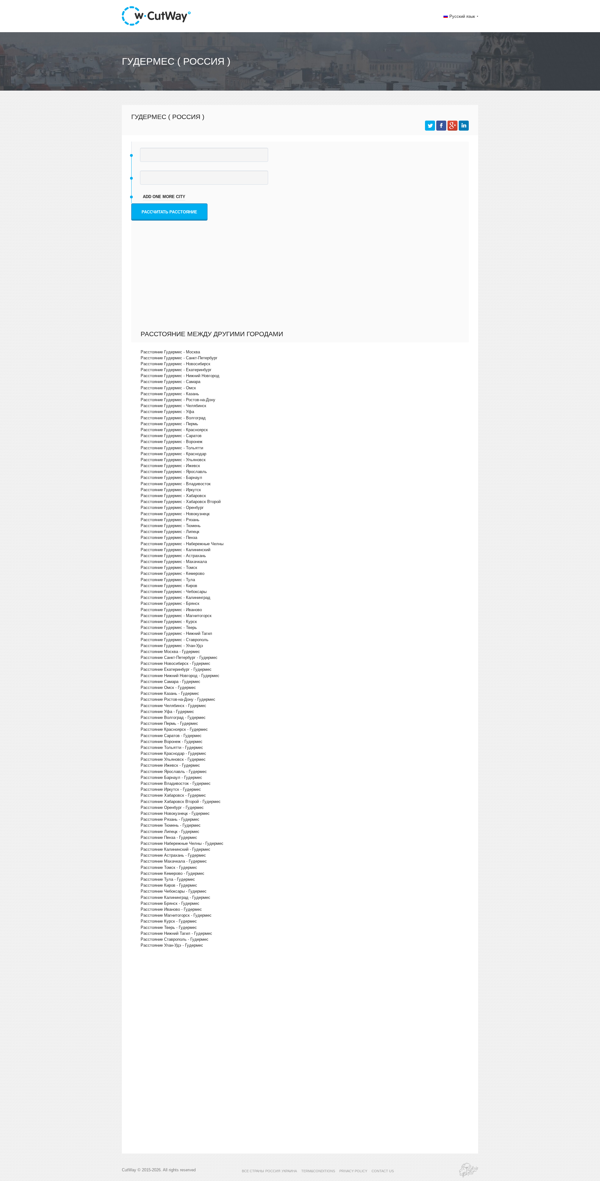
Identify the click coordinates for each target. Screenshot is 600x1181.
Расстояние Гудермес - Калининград (175, 597)
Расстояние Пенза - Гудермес (169, 837)
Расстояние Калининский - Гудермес (175, 849)
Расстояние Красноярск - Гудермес (174, 729)
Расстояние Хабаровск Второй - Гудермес (181, 801)
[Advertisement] (301, 283)
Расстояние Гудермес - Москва (170, 352)
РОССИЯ (272, 1171)
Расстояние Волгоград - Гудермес (173, 717)
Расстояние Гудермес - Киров (169, 585)
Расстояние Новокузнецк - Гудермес (175, 813)
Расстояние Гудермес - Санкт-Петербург (179, 358)
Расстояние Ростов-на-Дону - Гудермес (178, 699)
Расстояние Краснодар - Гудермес (173, 753)
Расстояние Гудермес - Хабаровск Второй (181, 501)
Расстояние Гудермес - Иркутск (171, 489)
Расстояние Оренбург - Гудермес (172, 807)
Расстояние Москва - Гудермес (170, 651)
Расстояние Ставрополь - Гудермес (174, 939)
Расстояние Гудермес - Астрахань (173, 555)
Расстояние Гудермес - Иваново (171, 609)
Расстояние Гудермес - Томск (169, 567)
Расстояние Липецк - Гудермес (170, 831)
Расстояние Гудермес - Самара (170, 381)
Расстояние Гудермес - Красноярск (174, 429)
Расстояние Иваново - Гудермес (171, 909)
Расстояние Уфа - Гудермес (167, 711)
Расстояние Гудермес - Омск (168, 388)
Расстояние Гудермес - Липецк (170, 531)
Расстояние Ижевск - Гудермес (170, 765)
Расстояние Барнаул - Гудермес (171, 777)
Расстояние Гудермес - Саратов (171, 435)
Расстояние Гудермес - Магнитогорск (176, 615)
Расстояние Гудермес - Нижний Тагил (176, 633)
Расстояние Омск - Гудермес (168, 687)
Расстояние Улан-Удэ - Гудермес (172, 945)
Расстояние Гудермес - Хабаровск (173, 495)
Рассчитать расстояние (169, 212)
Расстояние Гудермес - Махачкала (174, 561)
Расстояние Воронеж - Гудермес (171, 741)
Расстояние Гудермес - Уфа (167, 411)
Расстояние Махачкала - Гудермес (174, 861)
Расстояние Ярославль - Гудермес (174, 771)
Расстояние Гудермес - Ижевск (170, 465)
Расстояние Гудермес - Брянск (170, 603)
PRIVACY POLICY (353, 1171)
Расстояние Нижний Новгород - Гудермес (180, 675)
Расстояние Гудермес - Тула (168, 579)
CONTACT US (383, 1171)
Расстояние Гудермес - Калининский (175, 549)
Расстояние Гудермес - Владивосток (176, 483)
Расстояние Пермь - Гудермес (169, 723)
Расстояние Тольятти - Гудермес (172, 747)
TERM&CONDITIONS (318, 1171)
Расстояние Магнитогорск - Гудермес (176, 915)
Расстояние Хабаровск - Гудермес (173, 795)
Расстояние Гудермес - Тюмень (171, 525)
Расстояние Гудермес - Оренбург (172, 507)
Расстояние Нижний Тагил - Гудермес (176, 933)
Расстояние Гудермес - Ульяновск (173, 459)
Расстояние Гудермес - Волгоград (173, 418)
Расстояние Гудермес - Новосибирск (175, 363)
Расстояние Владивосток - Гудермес (176, 783)
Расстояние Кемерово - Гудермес (172, 873)
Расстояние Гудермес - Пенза (169, 537)
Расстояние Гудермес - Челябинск (173, 405)
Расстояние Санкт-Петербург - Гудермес (179, 657)
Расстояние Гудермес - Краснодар (173, 453)
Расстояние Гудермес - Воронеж (171, 441)
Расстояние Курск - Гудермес (169, 921)
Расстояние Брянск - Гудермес (170, 903)
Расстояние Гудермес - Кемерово (172, 573)
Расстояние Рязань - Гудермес (170, 819)
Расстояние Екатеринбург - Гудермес (176, 669)
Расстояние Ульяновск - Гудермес (173, 759)
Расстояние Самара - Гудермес (170, 681)
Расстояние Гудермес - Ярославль (174, 471)
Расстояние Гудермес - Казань (170, 393)
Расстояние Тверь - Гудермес (169, 927)
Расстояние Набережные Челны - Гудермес (182, 843)
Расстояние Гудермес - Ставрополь (174, 639)
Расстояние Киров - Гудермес (169, 885)
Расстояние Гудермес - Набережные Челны (182, 543)
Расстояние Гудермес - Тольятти (172, 448)
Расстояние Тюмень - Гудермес (171, 825)
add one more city (164, 196)
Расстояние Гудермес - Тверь (169, 627)
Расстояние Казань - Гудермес (170, 693)
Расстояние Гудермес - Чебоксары (174, 591)
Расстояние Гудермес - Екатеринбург (176, 369)
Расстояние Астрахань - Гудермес (173, 855)
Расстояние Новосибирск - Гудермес (175, 663)
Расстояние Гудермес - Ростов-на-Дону (178, 399)
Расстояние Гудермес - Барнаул (171, 477)
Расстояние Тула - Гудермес (168, 879)
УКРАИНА (289, 1171)
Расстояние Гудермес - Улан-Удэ (172, 645)
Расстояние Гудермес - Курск (169, 621)
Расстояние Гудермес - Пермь (169, 423)
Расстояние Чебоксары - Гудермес (174, 891)
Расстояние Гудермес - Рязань (170, 519)
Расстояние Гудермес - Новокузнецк (175, 513)
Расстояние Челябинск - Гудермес (173, 705)
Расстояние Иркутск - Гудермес (171, 789)
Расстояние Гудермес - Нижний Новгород (180, 375)
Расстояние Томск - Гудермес (169, 867)
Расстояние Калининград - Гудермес (175, 897)
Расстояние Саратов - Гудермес (171, 735)
